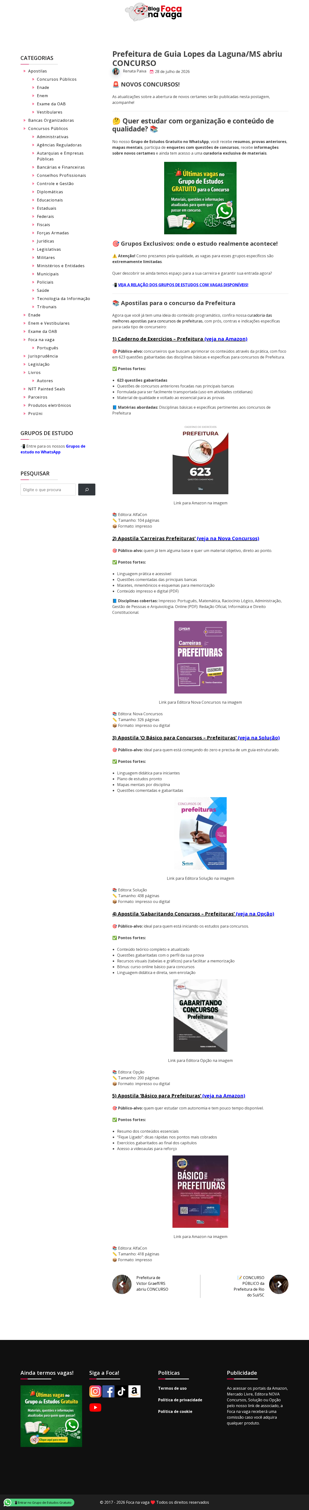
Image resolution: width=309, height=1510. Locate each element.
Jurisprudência (43, 356)
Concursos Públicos (57, 79)
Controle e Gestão (55, 183)
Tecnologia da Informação (63, 298)
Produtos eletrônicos (49, 405)
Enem (42, 95)
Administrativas (53, 136)
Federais (45, 216)
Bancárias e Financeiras (61, 167)
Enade (43, 87)
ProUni (35, 413)
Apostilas (37, 71)
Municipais (48, 274)
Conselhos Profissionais (61, 175)
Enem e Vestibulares (49, 323)
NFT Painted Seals (46, 389)
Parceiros (38, 397)
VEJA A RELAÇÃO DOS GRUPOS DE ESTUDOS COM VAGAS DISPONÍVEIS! (183, 284)
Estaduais (46, 208)
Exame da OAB (51, 104)
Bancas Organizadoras (51, 120)
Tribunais (47, 306)
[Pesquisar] (86, 489)
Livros (34, 372)
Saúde (43, 290)
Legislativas (49, 249)
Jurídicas (45, 241)
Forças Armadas (53, 233)
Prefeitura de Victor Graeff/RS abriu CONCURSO (152, 1283)
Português (47, 348)
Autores (45, 380)
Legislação (39, 364)
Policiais (45, 282)
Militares (46, 257)
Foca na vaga (41, 339)
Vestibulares (50, 112)
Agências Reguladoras (59, 145)
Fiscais (43, 224)
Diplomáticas (50, 191)
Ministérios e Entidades (61, 265)
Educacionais (50, 200)
